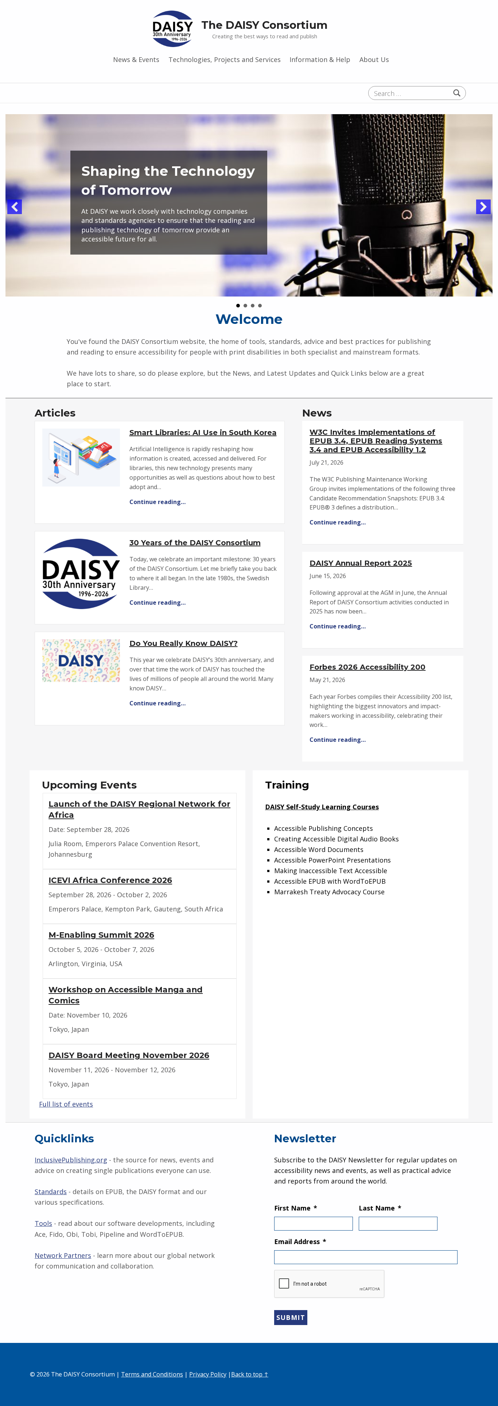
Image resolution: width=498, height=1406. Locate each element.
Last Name (380, 1208)
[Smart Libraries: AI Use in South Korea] (81, 457)
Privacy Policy (207, 1374)
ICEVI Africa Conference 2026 (110, 880)
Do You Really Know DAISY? (183, 643)
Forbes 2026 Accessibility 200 (367, 667)
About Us (374, 59)
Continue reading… (157, 502)
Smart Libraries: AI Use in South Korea (203, 432)
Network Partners (63, 1255)
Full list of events (66, 1104)
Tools (43, 1223)
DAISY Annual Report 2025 (361, 563)
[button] (14, 207)
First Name (295, 1208)
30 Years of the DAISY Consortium (195, 542)
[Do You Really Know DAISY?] (81, 659)
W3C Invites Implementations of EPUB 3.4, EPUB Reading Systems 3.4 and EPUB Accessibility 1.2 (376, 441)
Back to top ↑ (249, 1374)
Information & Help (319, 59)
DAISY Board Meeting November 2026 (128, 1055)
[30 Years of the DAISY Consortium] (81, 573)
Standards (51, 1191)
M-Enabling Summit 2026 (101, 935)
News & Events (136, 59)
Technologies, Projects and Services (224, 59)
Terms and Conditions (152, 1374)
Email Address (300, 1241)
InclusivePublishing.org (71, 1159)
